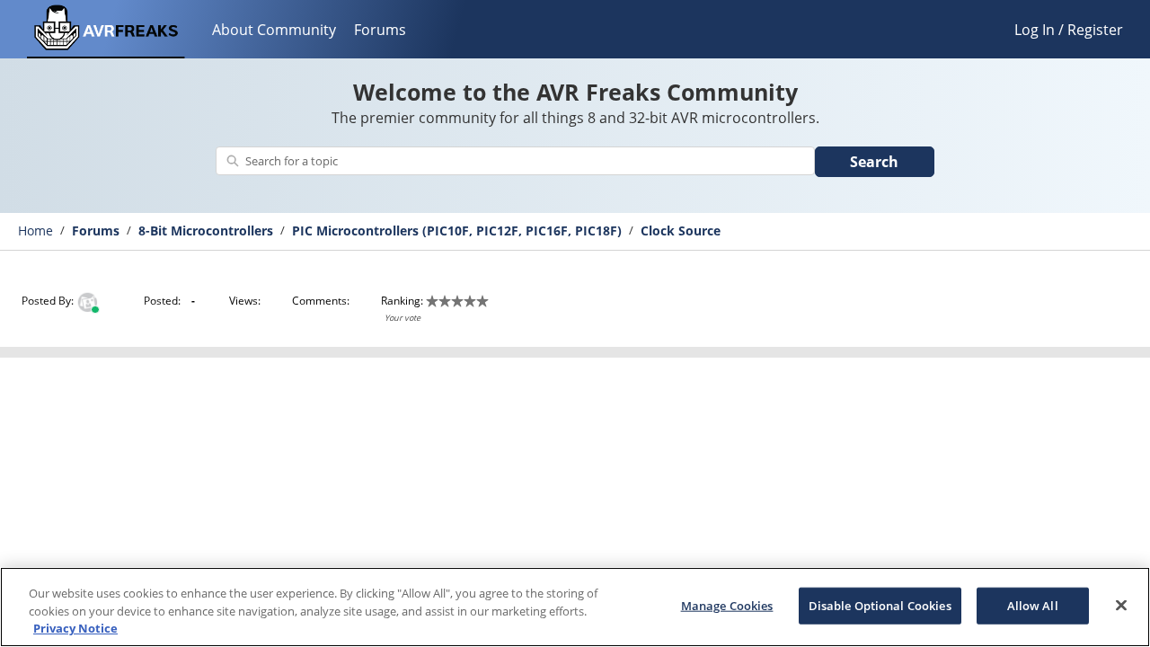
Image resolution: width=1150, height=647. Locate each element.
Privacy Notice (75, 628)
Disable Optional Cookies (880, 605)
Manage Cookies (727, 605)
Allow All (1032, 605)
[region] (575, 607)
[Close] (1121, 605)
